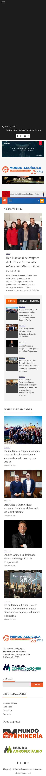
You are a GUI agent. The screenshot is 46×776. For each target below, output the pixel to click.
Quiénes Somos (11, 130)
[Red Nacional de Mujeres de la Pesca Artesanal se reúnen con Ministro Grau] (23, 231)
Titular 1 (22, 306)
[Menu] (10, 200)
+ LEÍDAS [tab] (23, 301)
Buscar (7, 678)
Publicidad (21, 130)
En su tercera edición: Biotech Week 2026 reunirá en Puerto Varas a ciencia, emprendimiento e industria (29, 365)
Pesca (8, 253)
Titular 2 (22, 325)
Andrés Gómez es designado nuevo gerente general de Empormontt (28, 348)
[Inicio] (4, 200)
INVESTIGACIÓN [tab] (35, 301)
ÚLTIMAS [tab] (11, 301)
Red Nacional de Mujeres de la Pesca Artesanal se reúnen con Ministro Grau (23, 262)
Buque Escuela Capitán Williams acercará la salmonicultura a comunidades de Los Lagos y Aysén (28, 315)
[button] (10, 200)
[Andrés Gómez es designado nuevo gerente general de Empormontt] (12, 347)
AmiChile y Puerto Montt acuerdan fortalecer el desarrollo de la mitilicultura (21, 508)
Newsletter (30, 130)
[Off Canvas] (3, 2)
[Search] (37, 200)
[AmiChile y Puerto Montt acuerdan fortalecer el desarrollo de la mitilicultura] (12, 331)
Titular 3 (22, 357)
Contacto (38, 130)
